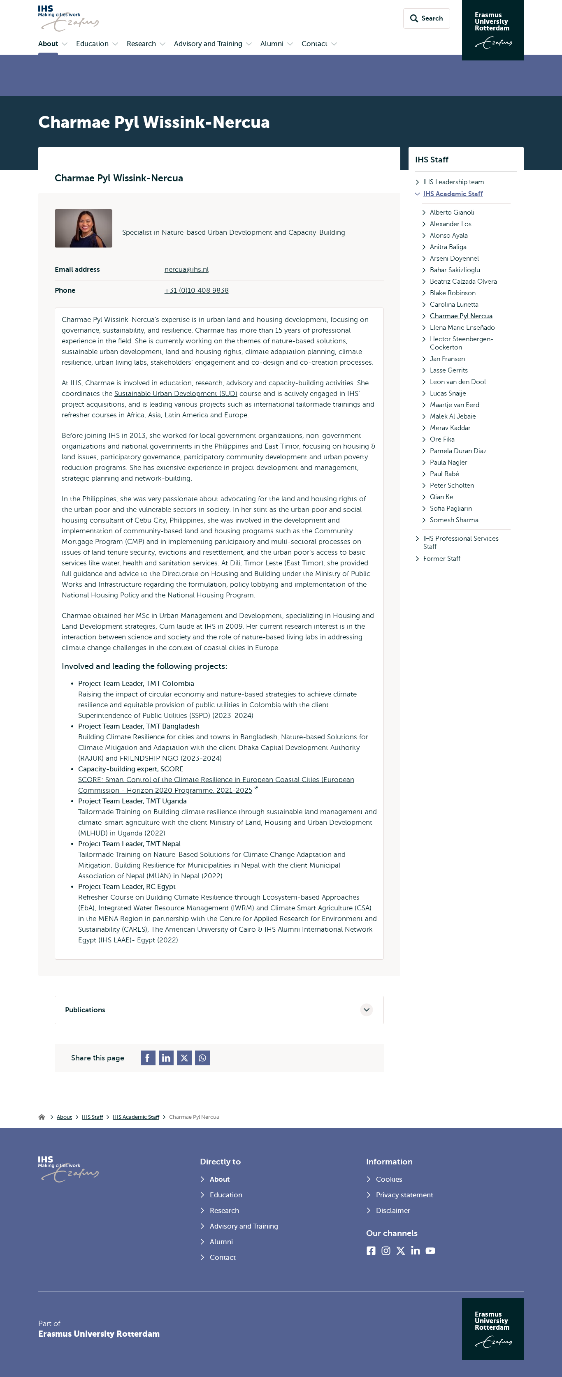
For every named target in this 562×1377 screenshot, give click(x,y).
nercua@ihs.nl (187, 269)
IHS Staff (431, 159)
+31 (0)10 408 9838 (197, 290)
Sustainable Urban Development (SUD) (175, 394)
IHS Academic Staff (136, 1117)
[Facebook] (371, 1251)
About (64, 1117)
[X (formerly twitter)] (401, 1251)
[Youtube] (430, 1251)
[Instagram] (386, 1251)
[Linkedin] (415, 1251)
